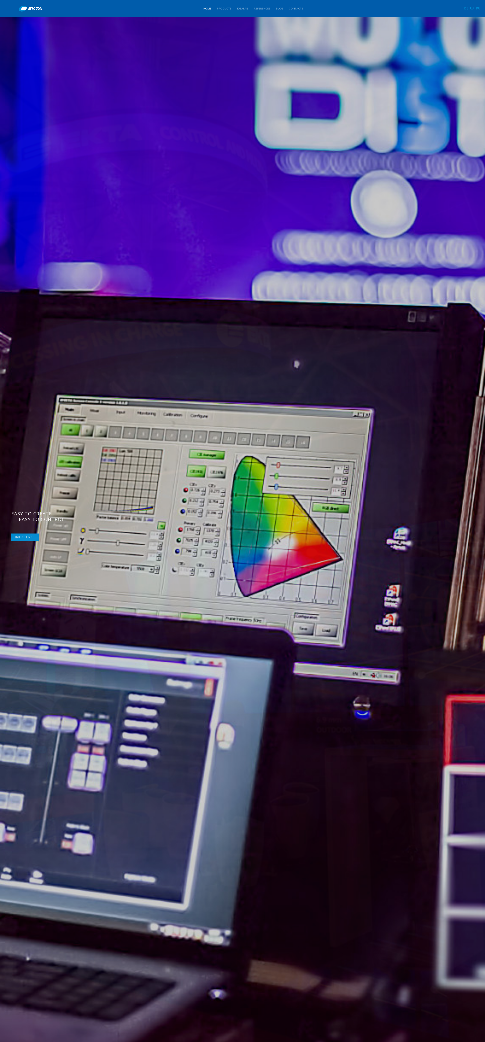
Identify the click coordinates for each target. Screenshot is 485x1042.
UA (472, 8)
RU (478, 8)
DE (466, 8)
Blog (279, 8)
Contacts (296, 8)
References (262, 8)
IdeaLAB (242, 8)
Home (207, 8)
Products (224, 8)
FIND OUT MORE (25, 538)
